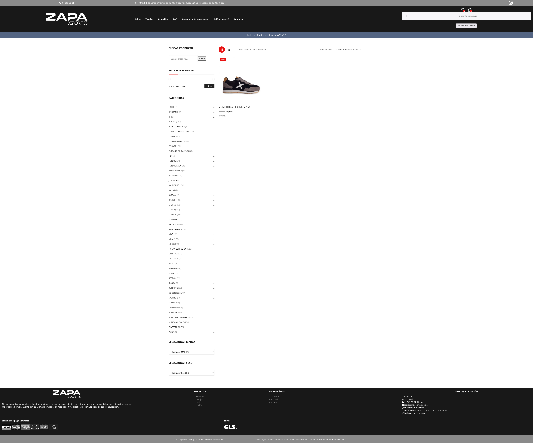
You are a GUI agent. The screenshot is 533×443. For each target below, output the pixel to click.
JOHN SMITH (174, 185)
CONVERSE (174, 146)
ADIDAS (172, 121)
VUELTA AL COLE (176, 322)
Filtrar (209, 86)
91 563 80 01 (67, 3)
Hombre (200, 396)
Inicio (138, 19)
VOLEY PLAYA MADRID (179, 317)
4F (170, 116)
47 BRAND (173, 112)
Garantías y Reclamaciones (195, 19)
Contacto (238, 19)
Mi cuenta (274, 396)
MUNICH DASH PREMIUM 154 (234, 107)
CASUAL (172, 136)
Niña (200, 405)
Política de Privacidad (278, 439)
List (229, 49)
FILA (170, 156)
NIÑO (171, 244)
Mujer (200, 399)
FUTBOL (172, 161)
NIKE (171, 234)
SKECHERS (173, 297)
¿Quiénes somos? (221, 19)
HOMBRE (173, 175)
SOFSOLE (173, 302)
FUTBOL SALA (175, 165)
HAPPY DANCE (175, 170)
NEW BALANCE (175, 229)
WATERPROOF (175, 327)
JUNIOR (172, 200)
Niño (199, 402)
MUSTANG (173, 219)
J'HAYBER (173, 180)
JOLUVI (172, 190)
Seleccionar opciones (230, 117)
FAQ (175, 19)
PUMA (171, 273)
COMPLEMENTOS (177, 141)
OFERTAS (173, 253)
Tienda (148, 19)
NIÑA (171, 239)
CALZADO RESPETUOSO (179, 131)
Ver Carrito (274, 399)
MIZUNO (173, 204)
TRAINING (173, 307)
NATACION (174, 224)
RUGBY (172, 283)
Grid (222, 49)
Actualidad (163, 19)
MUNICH (173, 214)
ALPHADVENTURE (177, 126)
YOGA (171, 332)
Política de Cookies (298, 439)
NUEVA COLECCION (178, 248)
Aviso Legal (260, 439)
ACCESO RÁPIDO (277, 391)
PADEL (171, 263)
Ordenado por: (325, 49)
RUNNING (173, 288)
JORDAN (172, 195)
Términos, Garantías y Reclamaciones (326, 439)
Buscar (202, 58)
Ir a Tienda (274, 402)
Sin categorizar (176, 293)
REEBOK (172, 278)
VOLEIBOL (173, 312)
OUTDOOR (173, 258)
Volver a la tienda (466, 25)
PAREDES (173, 268)
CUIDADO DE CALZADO (179, 151)
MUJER (172, 209)
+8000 (171, 107)
